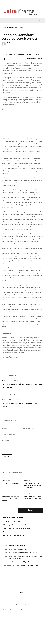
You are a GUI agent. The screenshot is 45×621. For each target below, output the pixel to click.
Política (11, 27)
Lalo (8, 42)
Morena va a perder (28, 553)
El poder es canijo (31, 562)
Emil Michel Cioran (31, 565)
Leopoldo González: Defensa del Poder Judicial (10, 498)
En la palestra (9, 532)
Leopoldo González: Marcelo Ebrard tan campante (33, 485)
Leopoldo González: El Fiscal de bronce (33, 497)
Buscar (30, 510)
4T (2, 27)
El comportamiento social (14, 525)
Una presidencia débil (11, 483)
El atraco (24, 549)
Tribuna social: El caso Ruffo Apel (17, 528)
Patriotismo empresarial (13, 535)
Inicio (3, 380)
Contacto (25, 604)
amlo (6, 27)
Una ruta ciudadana (11, 521)
